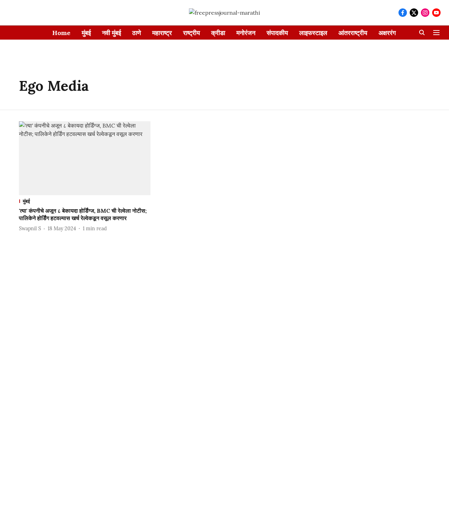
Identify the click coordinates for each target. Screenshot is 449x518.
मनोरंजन (245, 33)
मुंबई (86, 33)
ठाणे (136, 33)
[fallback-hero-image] (84, 158)
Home (61, 33)
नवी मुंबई (111, 33)
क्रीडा (218, 33)
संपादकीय (277, 33)
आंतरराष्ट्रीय (353, 33)
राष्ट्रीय (191, 33)
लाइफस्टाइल (313, 33)
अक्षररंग (387, 33)
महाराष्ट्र (162, 33)
